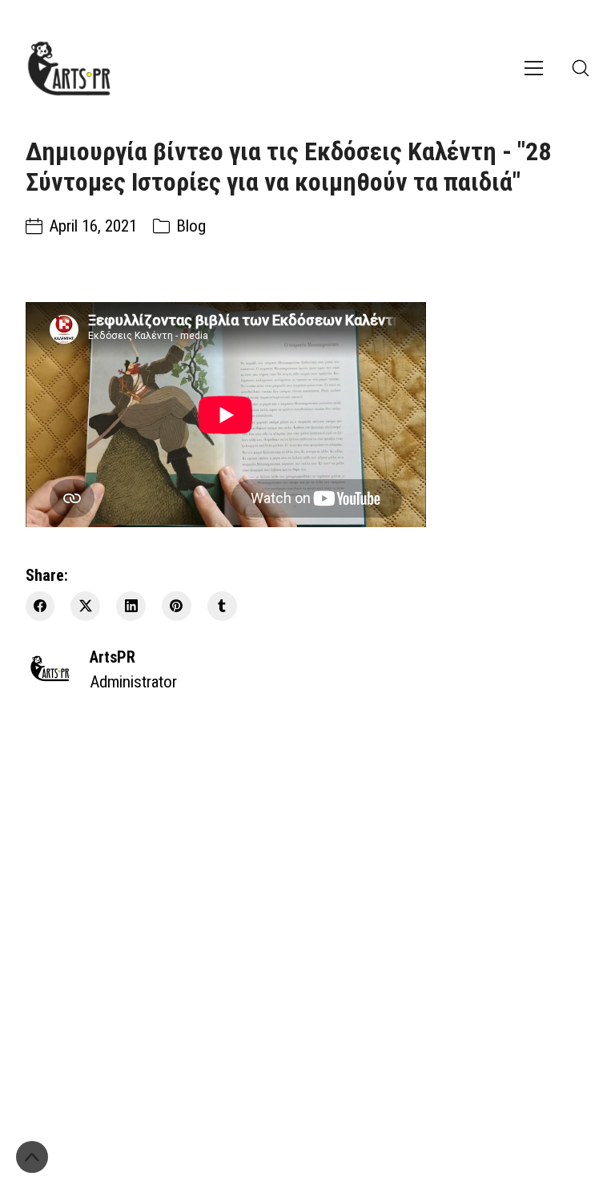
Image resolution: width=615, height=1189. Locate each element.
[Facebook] (40, 606)
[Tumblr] (222, 606)
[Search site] (580, 68)
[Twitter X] (85, 606)
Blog (191, 226)
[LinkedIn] (131, 606)
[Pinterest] (176, 606)
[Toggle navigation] (534, 68)
